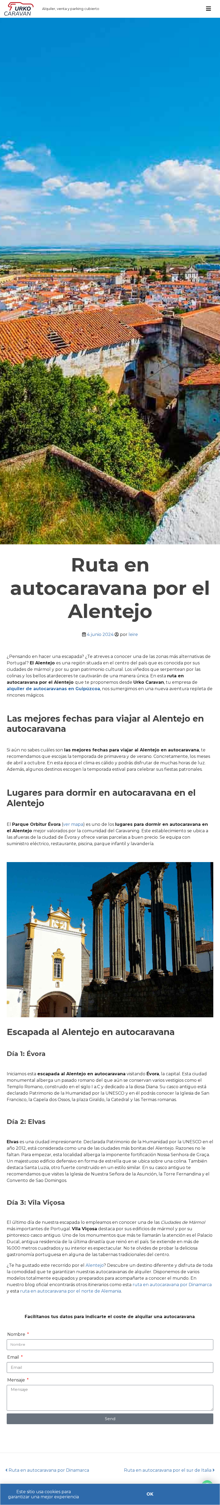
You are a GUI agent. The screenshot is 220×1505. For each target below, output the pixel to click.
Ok (149, 1494)
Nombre (16, 1334)
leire (133, 634)
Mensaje (16, 1380)
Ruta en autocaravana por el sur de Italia (168, 1470)
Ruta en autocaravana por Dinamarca (48, 1470)
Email (13, 1357)
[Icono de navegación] (208, 9)
